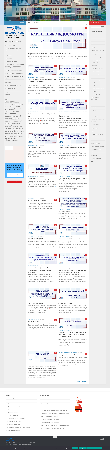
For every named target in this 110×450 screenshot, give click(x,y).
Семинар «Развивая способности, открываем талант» (96, 160)
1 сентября (7, 101)
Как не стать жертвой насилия (14, 419)
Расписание (94, 34)
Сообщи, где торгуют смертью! (38, 199)
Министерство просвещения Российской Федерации (52, 426)
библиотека (17, 106)
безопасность (11, 106)
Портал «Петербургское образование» (50, 417)
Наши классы (95, 37)
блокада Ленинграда (11, 108)
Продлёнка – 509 (44, 402)
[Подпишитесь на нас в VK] (21, 22)
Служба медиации (97, 116)
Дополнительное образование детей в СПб (51, 420)
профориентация (15, 130)
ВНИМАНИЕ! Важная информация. (39, 177)
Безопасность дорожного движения (16, 408)
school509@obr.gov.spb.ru (21, 441)
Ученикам (79, 110)
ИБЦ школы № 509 (45, 396)
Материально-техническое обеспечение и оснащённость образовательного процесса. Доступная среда (14, 66)
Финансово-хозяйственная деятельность (15, 73)
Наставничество (95, 128)
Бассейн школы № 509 (46, 399)
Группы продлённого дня (98, 88)
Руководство (9, 58)
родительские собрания (13, 133)
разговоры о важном (10, 131)
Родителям (74, 110)
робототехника (20, 131)
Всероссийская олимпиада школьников (97, 51)
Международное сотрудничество (13, 85)
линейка (10, 121)
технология (16, 136)
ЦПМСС (94, 107)
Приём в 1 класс (95, 42)
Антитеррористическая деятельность (16, 411)
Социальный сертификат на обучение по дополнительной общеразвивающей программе (41, 268)
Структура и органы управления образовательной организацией (13, 49)
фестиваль (21, 136)
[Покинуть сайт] (108, 448)
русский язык (7, 134)
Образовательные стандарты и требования (12, 93)
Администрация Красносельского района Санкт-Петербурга (54, 409)
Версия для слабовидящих (14, 181)
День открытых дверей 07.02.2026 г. (70, 237)
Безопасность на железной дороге (15, 405)
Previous (84, 24)
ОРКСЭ (94, 91)
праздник (11, 126)
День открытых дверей (66, 301)
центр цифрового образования (11, 139)
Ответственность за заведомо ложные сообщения (19, 425)
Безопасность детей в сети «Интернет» (16, 417)
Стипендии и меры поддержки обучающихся (12, 81)
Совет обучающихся (96, 54)
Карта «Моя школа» (97, 71)
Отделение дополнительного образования (98, 120)
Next (86, 24)
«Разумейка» (96, 85)
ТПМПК (94, 110)
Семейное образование (98, 74)
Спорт (93, 131)
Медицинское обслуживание (98, 146)
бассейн (6, 106)
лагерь (6, 121)
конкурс (14, 120)
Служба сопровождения (97, 105)
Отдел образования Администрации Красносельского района (55, 412)
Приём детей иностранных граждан (98, 46)
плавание (15, 124)
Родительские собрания (35, 237)
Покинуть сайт (83, 448)
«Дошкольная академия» (99, 82)
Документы (8, 52)
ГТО (94, 139)
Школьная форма (96, 77)
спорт (7, 136)
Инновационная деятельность (95, 98)
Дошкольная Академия (35, 146)
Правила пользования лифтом (14, 422)
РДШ (12, 104)
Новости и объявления (33, 51)
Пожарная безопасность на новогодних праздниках (19, 402)
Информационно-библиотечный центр (95, 142)
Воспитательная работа (97, 57)
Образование (9, 55)
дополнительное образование (12, 112)
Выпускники (94, 40)
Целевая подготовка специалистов (96, 154)
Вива (22, 103)
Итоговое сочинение (34, 320)
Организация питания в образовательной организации (12, 89)
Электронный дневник (97, 68)
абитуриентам (17, 104)
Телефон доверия (11, 396)
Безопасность (10, 399)
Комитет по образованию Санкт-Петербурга (50, 414)
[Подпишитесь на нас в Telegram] (23, 22)
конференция (20, 120)
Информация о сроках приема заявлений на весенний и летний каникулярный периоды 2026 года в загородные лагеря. (73, 268)
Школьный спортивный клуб (97, 135)
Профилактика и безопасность (96, 61)
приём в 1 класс (18, 126)
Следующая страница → (80, 379)
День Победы (8, 104)
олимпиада (8, 125)
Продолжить (75, 448)
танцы (11, 136)
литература (14, 121)
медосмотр (7, 123)
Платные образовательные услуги (14, 70)
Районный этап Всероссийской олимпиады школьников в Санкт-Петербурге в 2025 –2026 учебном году (72, 333)
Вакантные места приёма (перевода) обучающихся (14, 77)
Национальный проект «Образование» (96, 150)
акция (22, 104)
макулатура (18, 121)
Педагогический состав (11, 61)
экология (16, 140)
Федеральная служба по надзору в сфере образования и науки (55, 423)
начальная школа (15, 123)
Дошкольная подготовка (98, 79)
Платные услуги (96, 94)
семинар (12, 134)
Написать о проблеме (15, 174)
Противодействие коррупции (13, 428)
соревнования (17, 134)
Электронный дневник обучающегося (71, 353)
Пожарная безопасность (13, 414)
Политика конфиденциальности (94, 448)
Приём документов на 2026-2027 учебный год (50, 53)
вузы (18, 108)
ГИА (93, 102)
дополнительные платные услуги (13, 115)
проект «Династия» (8, 128)
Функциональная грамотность (95, 125)
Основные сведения (10, 45)
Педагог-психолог (96, 113)
